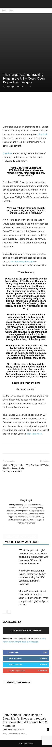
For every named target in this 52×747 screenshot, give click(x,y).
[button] (5, 4)
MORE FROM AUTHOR (22, 542)
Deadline (7, 153)
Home (3, 11)
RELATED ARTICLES (20, 536)
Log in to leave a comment (26, 630)
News (11, 11)
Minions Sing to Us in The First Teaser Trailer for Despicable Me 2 (14, 468)
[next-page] (9, 612)
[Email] (39, 98)
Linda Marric (7, 729)
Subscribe (42, 671)
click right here (34, 433)
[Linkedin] (26, 98)
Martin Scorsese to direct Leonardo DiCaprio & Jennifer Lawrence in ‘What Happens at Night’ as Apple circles (33, 598)
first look (42, 134)
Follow (43, 658)
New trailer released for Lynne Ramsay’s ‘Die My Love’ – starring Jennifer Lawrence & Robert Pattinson (32, 577)
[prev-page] (4, 612)
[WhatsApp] (19, 98)
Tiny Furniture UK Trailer (37, 465)
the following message (22, 261)
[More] (46, 98)
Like (45, 652)
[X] (12, 98)
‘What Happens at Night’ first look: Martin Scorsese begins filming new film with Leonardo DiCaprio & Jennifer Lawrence (33, 557)
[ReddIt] (32, 98)
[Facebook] (6, 98)
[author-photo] (26, 496)
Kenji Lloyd (10, 87)
